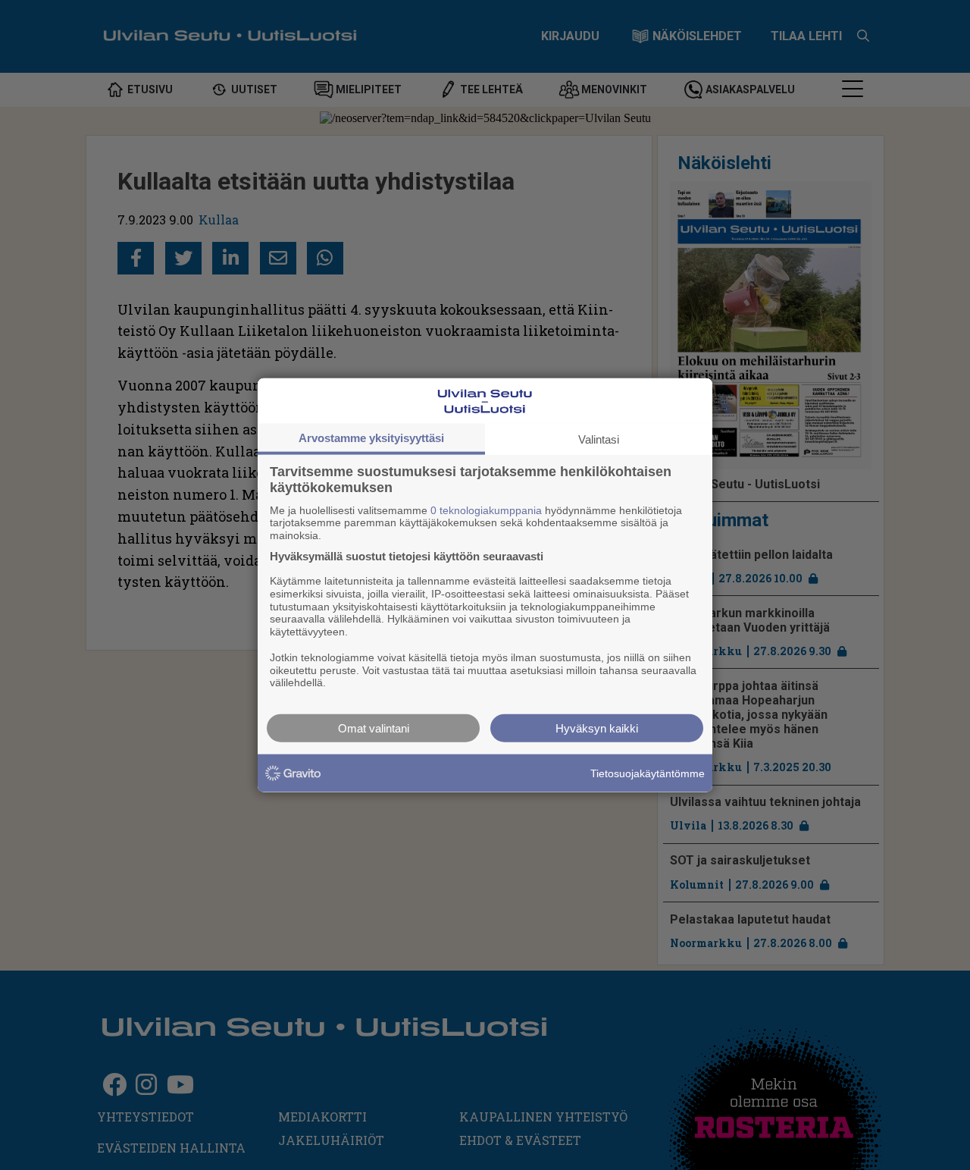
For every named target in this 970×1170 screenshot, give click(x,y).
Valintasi (598, 438)
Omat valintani (373, 728)
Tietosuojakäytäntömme (647, 773)
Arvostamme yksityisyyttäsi (371, 437)
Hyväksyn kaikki (596, 728)
